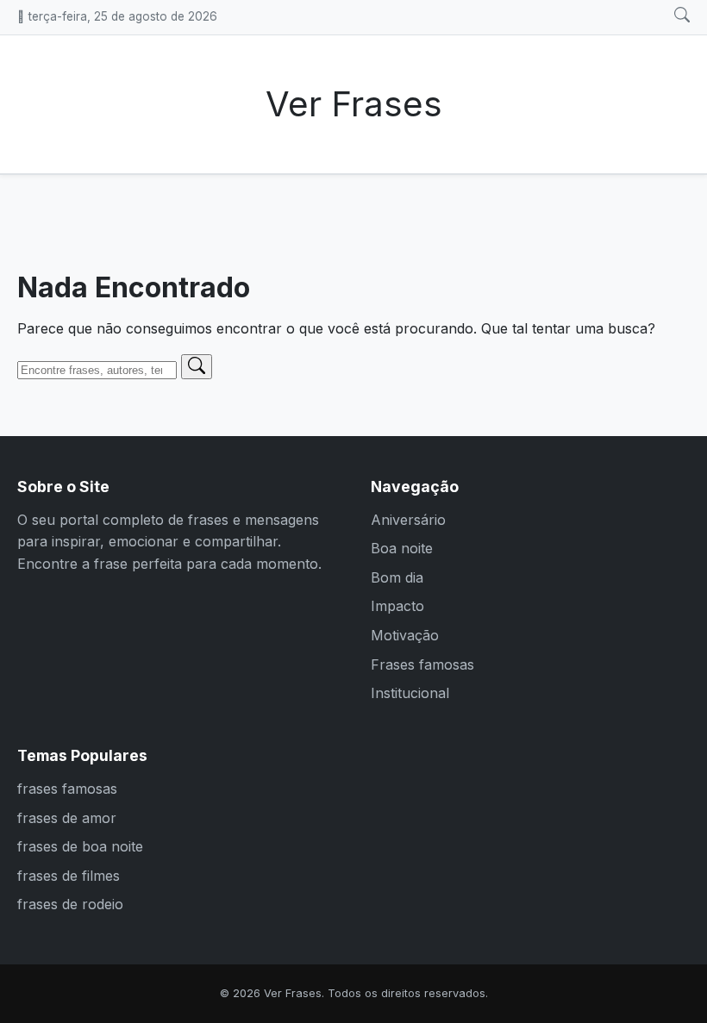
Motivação (405, 635)
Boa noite (402, 548)
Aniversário (408, 519)
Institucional (410, 693)
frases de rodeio (70, 904)
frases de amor (66, 818)
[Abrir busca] (682, 15)
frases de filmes (68, 875)
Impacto (397, 605)
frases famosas (67, 788)
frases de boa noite (80, 846)
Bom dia (397, 577)
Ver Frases (354, 104)
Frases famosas (422, 664)
